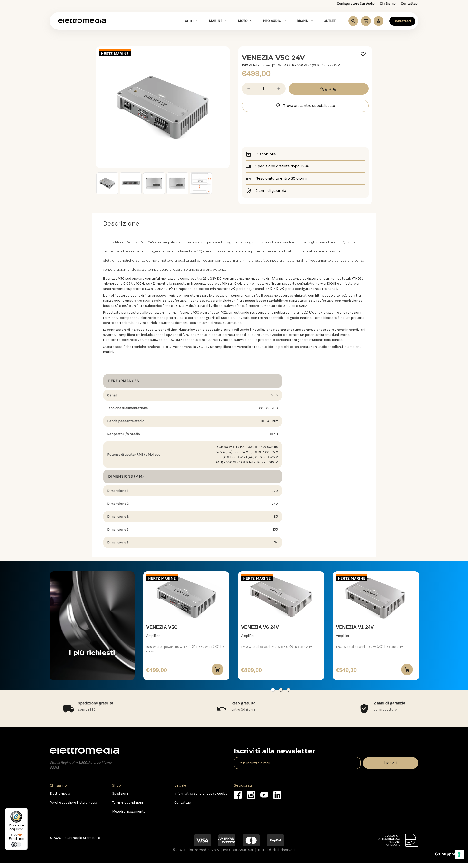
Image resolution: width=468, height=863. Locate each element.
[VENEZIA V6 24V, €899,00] (281, 597)
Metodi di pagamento (129, 811)
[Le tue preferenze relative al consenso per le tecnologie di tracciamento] (459, 854)
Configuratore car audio (356, 3)
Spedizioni (120, 793)
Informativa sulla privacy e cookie (200, 793)
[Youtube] (262, 793)
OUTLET (330, 21)
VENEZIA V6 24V (260, 627)
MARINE (216, 21)
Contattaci (409, 3)
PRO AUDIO (272, 21)
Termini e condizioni (127, 802)
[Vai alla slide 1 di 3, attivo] (273, 690)
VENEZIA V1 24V (355, 627)
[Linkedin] (276, 793)
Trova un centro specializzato (309, 105)
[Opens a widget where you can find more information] (446, 854)
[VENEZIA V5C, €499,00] (186, 597)
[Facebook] (236, 793)
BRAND (302, 21)
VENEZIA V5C (161, 627)
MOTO (243, 21)
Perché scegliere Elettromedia (73, 802)
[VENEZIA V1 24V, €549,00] (376, 597)
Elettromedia (60, 793)
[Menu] (25, 811)
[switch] (16, 844)
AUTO (189, 21)
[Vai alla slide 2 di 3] (281, 690)
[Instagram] (249, 793)
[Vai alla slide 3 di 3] (288, 690)
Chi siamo (388, 3)
